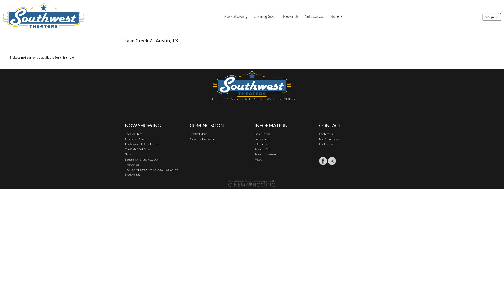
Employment (326, 144)
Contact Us (326, 133)
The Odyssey (133, 164)
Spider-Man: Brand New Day (141, 159)
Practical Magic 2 (199, 133)
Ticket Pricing (262, 133)
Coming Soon (265, 16)
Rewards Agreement (266, 154)
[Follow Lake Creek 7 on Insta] (332, 161)
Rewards (291, 16)
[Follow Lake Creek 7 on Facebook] (323, 161)
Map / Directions (329, 139)
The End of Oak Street (138, 149)
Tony (128, 154)
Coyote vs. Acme (135, 139)
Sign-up (492, 17)
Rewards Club (262, 149)
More (334, 16)
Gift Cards (314, 16)
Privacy (258, 159)
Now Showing (235, 16)
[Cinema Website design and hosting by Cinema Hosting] (252, 183)
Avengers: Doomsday (202, 139)
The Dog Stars (133, 133)
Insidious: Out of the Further (142, 144)
